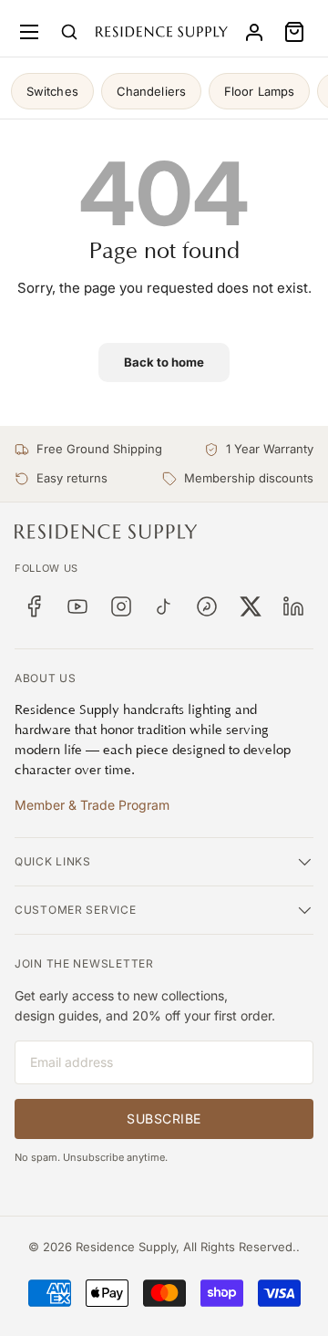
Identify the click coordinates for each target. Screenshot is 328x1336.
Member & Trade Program (92, 805)
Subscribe (164, 1118)
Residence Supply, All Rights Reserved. (186, 1246)
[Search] (69, 32)
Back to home (164, 362)
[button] (294, 32)
